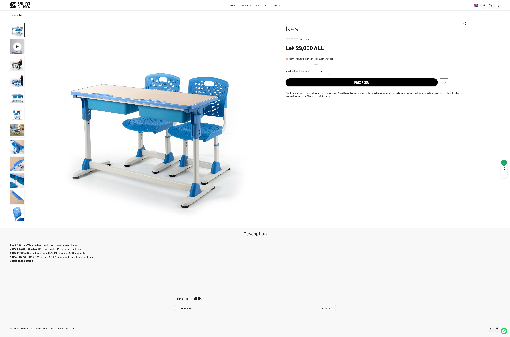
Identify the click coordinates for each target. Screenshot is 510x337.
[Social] (504, 168)
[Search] (484, 5)
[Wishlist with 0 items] (444, 82)
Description (255, 233)
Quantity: (317, 63)
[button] (464, 23)
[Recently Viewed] (504, 163)
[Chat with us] (504, 331)
